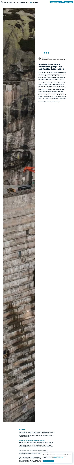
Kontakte (35, 2)
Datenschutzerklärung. (58, 457)
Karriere (27, 2)
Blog (31, 2)
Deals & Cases (16, 2)
